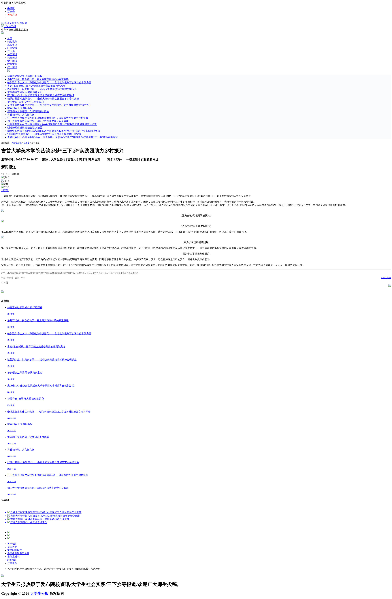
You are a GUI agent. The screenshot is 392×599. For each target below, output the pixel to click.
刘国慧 (5, 190)
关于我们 (12, 543)
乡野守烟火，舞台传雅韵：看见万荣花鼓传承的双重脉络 (38, 79)
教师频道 (12, 57)
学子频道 (12, 61)
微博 (6, 180)
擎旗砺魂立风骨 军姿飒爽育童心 (24, 92)
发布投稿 (22, 23)
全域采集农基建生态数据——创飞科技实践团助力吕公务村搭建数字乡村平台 (49, 105)
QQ (6, 184)
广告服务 (12, 563)
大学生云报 (17, 143)
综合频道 (12, 67)
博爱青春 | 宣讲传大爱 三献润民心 (25, 102)
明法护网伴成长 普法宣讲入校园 (24, 127)
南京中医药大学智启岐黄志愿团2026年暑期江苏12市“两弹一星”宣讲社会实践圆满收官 (53, 130)
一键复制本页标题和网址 (142, 159)
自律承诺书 (13, 556)
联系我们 (12, 560)
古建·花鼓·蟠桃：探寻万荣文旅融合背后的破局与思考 (36, 85)
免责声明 (12, 547)
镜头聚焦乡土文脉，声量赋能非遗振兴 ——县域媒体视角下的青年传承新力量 (49, 82)
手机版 (11, 8)
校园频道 (12, 54)
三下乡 (11, 51)
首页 (9, 38)
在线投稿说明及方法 (18, 553)
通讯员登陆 (10, 23)
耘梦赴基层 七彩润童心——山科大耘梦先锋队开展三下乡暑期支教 (43, 98)
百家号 (11, 11)
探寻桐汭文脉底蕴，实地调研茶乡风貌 (28, 111)
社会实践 (12, 48)
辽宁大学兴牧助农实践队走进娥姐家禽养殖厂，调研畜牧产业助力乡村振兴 (47, 118)
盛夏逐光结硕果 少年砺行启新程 (24, 76)
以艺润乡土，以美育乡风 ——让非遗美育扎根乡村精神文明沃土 (42, 89)
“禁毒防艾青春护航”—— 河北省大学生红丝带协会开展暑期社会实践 (44, 134)
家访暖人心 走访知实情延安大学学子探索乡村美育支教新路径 (40, 95)
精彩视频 (12, 41)
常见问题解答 (14, 550)
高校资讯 (12, 45)
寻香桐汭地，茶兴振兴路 (20, 114)
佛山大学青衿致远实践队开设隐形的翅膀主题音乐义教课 (38, 121)
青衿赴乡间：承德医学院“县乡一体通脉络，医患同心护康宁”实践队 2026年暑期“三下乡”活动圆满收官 (62, 137)
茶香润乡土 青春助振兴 (19, 108)
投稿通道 (12, 14)
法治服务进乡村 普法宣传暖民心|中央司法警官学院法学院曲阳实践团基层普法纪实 (52, 124)
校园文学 (12, 64)
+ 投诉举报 (386, 277)
